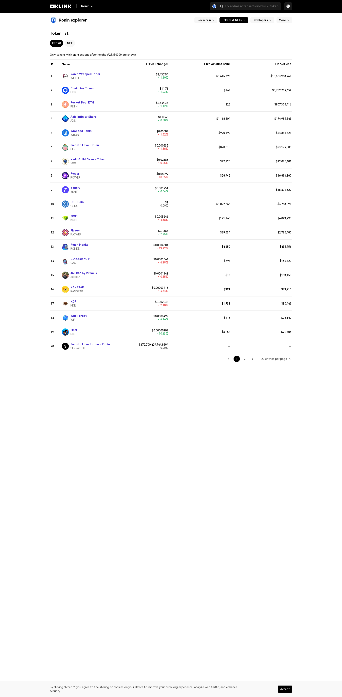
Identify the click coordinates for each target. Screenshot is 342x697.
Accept (285, 689)
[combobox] (276, 359)
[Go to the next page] (252, 359)
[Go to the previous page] (229, 359)
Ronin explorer (73, 20)
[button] (222, 6)
